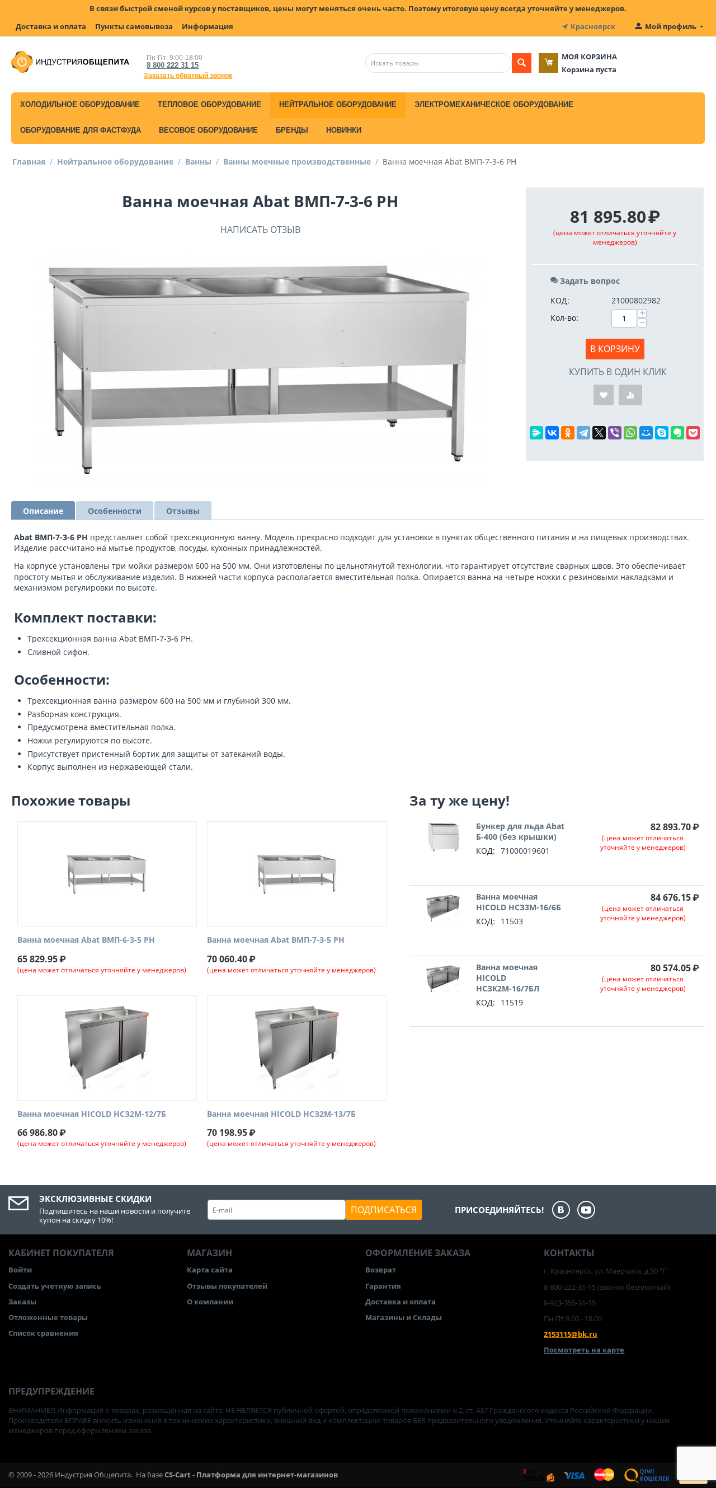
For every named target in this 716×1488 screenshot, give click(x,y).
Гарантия (383, 1286)
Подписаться (384, 1210)
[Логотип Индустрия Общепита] (70, 61)
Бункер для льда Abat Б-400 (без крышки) (520, 831)
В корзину (615, 349)
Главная (28, 161)
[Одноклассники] (567, 432)
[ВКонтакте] (552, 432)
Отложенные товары (48, 1317)
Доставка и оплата (51, 26)
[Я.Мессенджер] (536, 432)
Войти (20, 1270)
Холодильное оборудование (80, 104)
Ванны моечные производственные (297, 161)
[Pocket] (693, 432)
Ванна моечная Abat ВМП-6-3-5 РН (86, 940)
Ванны (198, 161)
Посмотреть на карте (584, 1350)
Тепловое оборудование (209, 104)
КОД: (559, 300)
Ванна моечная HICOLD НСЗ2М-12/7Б (91, 1114)
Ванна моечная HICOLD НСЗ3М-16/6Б (518, 902)
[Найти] (521, 63)
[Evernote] (677, 432)
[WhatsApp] (630, 432)
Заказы (22, 1302)
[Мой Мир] (646, 432)
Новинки (343, 130)
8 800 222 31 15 (173, 65)
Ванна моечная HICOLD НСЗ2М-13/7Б (281, 1114)
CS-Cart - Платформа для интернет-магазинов (251, 1475)
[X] (599, 432)
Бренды (292, 130)
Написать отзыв (260, 229)
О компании (210, 1302)
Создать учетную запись (54, 1286)
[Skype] (661, 432)
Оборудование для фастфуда (80, 130)
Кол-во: (564, 317)
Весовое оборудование (208, 130)
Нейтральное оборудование (338, 104)
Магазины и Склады (403, 1317)
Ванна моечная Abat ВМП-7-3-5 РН (276, 940)
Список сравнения (43, 1333)
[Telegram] (583, 432)
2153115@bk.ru (570, 1334)
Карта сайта (210, 1270)
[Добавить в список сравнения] (630, 395)
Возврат (380, 1270)
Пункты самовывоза (134, 26)
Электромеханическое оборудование (493, 104)
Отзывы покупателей (227, 1286)
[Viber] (614, 432)
